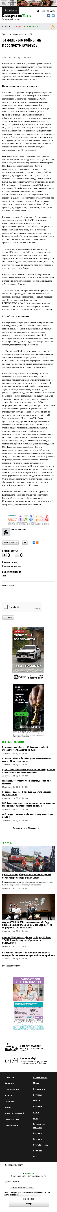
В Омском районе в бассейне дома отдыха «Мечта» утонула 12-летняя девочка (26, 759)
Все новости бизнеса (11, 965)
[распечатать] (24, 544)
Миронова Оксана (18, 529)
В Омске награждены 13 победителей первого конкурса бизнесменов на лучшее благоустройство (28, 954)
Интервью (37, 1095)
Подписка (37, 1151)
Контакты (37, 1139)
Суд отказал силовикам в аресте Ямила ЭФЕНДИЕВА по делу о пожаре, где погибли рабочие (28, 771)
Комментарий (8, 586)
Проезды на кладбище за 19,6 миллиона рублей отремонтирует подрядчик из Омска (25, 748)
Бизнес (7, 842)
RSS (35, 1157)
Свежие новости (13, 742)
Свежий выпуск (40, 1077)
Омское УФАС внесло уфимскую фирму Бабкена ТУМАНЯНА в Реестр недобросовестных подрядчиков (26, 940)
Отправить (8, 617)
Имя (4, 576)
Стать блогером (40, 1145)
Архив (35, 1118)
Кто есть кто (39, 1089)
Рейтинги (37, 1107)
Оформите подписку (30, 1045)
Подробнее (14, 1195)
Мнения (36, 1101)
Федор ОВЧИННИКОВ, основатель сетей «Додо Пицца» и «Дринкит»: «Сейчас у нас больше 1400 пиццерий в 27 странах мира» (27, 925)
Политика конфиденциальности (22, 1188)
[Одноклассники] (37, 542)
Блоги (36, 1112)
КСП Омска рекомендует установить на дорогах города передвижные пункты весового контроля (28, 804)
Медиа (36, 1083)
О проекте (37, 1133)
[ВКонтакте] (34, 542)
